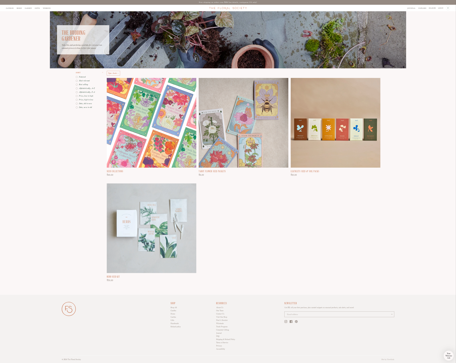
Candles (10, 8)
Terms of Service (222, 342)
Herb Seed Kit (113, 276)
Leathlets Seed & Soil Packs (305, 171)
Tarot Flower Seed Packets (212, 171)
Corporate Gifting (222, 330)
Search (432, 8)
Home (19, 8)
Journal (411, 8)
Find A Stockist (222, 320)
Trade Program (222, 327)
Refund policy (176, 327)
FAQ (217, 336)
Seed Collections (115, 171)
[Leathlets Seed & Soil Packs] (335, 123)
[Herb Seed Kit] (151, 228)
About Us (219, 307)
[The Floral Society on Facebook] (291, 322)
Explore (422, 8)
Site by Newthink (387, 359)
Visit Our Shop (221, 317)
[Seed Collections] (151, 123)
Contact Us (220, 314)
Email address (291, 312)
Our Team (219, 311)
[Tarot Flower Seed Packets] (243, 123)
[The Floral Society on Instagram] (285, 322)
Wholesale (220, 323)
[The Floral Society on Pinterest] (296, 322)
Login (440, 8)
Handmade (175, 323)
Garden (28, 8)
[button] (449, 356)
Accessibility (220, 349)
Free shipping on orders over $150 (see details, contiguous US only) (228, 2)
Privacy (219, 346)
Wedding (47, 8)
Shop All (174, 307)
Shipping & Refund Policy (225, 339)
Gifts (37, 8)
